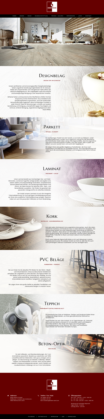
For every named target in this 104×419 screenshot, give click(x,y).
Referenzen (71, 16)
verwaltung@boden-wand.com (51, 400)
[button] (8, 42)
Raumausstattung (41, 16)
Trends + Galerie (57, 16)
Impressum (54, 416)
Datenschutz (42, 416)
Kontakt (88, 16)
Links (80, 16)
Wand (30, 16)
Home (14, 16)
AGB (63, 416)
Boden (22, 16)
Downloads (72, 416)
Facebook (31, 416)
